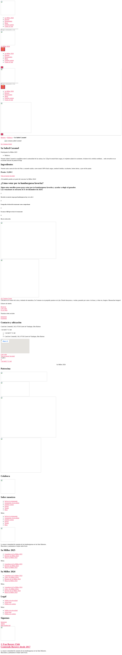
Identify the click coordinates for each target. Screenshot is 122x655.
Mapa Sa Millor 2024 (11, 581)
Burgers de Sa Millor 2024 (13, 579)
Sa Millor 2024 (5, 46)
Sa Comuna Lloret (6, 298)
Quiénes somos (9, 24)
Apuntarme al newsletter (12, 503)
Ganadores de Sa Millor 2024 (13, 575)
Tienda (7, 508)
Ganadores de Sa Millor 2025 (13, 554)
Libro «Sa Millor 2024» (12, 577)
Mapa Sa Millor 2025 (11, 557)
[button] (8, 176)
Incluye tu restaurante (11, 501)
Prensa (7, 506)
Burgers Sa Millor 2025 (12, 556)
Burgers (7, 19)
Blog (6, 510)
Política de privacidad (11, 600)
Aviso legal (8, 602)
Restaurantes (8, 21)
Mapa (6, 23)
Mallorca (9, 137)
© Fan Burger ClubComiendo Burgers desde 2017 (15, 645)
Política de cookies (10, 604)
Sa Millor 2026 (9, 18)
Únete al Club (9, 26)
